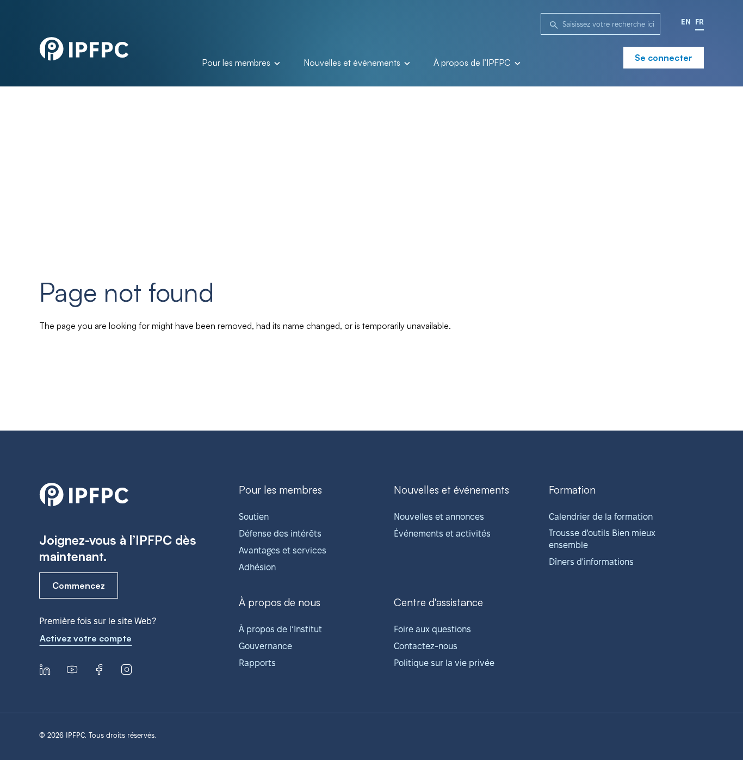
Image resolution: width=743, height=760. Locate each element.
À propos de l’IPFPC (473, 63)
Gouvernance (265, 646)
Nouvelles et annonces (439, 516)
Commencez (78, 585)
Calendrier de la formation (601, 516)
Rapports (257, 663)
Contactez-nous (425, 646)
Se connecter (663, 57)
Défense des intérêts (280, 533)
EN (686, 22)
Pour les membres (237, 63)
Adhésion (257, 567)
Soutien (254, 516)
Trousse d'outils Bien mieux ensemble (602, 539)
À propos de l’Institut (280, 629)
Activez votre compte (86, 638)
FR (699, 22)
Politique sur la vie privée (444, 663)
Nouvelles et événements (353, 63)
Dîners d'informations (591, 561)
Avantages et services (282, 550)
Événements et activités (442, 533)
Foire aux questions (432, 629)
